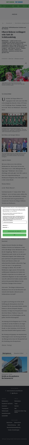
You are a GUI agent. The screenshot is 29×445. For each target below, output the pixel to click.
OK (14, 234)
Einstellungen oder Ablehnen (14, 231)
